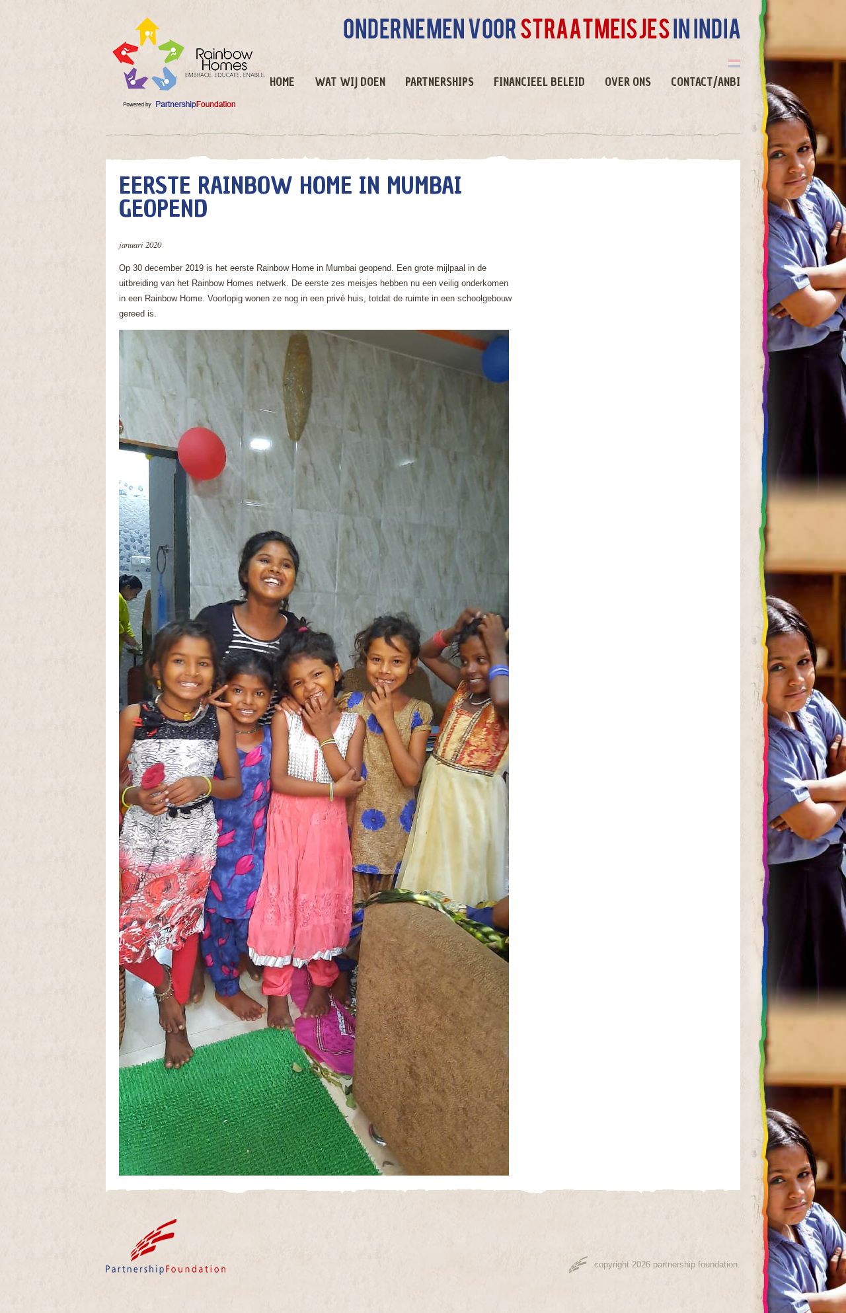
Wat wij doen (350, 82)
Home (282, 82)
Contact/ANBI (705, 82)
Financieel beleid (539, 82)
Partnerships (439, 82)
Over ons (628, 82)
